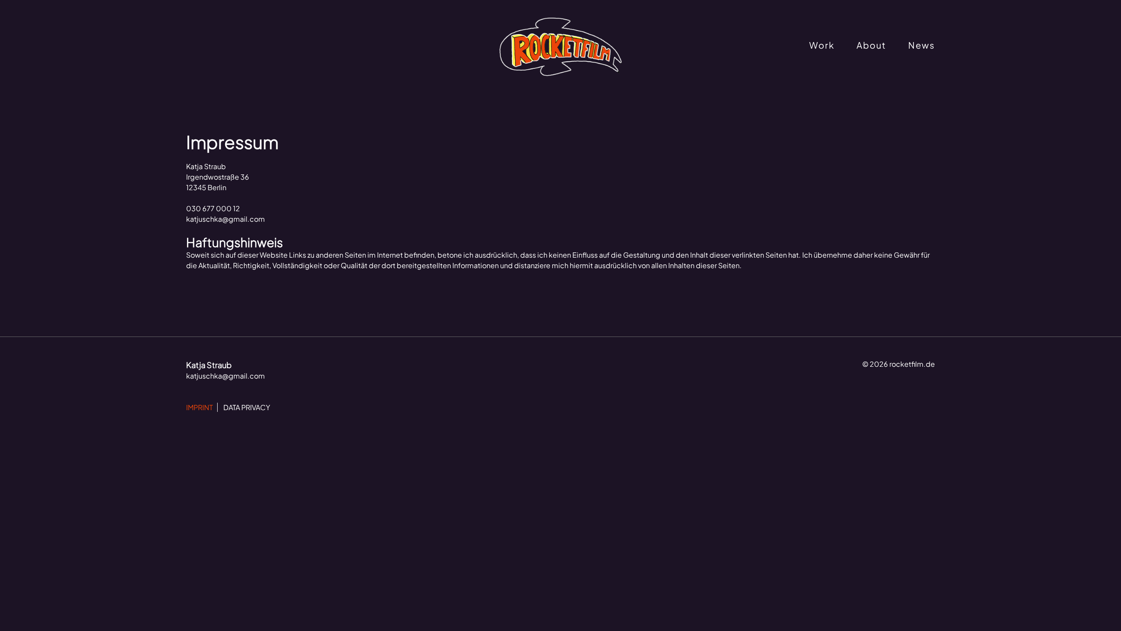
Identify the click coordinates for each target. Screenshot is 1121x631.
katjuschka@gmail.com (225, 375)
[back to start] (560, 47)
